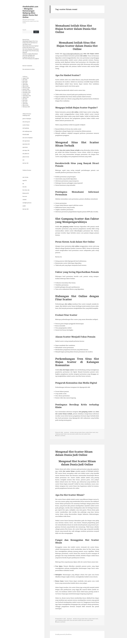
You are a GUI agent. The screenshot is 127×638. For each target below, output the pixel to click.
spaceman (25, 147)
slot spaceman (26, 141)
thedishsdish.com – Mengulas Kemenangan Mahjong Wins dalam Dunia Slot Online (30, 11)
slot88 (24, 206)
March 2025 (26, 105)
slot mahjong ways (27, 131)
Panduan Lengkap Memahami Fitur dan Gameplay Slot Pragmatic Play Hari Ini (30, 55)
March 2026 (26, 86)
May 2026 (25, 83)
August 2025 (26, 97)
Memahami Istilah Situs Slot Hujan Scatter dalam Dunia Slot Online (75, 29)
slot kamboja (26, 128)
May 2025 (25, 102)
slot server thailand (27, 137)
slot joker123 (26, 153)
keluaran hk (26, 193)
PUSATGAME (26, 134)
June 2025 (25, 100)
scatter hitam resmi (90, 432)
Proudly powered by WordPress (63, 634)
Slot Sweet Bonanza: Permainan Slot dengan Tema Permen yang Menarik (31, 50)
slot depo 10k (26, 150)
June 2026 (25, 81)
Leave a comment (60, 435)
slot (23, 160)
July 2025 (25, 99)
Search (24, 30)
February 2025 (26, 107)
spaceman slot (26, 144)
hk (23, 183)
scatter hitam (26, 125)
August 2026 (26, 78)
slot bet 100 (25, 163)
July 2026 (25, 79)
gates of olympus (27, 118)
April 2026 (25, 84)
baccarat (25, 196)
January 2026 (26, 89)
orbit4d (24, 199)
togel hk (25, 180)
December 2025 (26, 91)
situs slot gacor (26, 121)
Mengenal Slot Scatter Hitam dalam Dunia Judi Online (74, 453)
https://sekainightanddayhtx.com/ (73, 54)
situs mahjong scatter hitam (62, 620)
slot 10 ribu (25, 177)
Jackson (67, 432)
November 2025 (27, 92)
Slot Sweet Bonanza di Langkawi (31, 58)
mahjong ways (26, 115)
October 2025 (26, 94)
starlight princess (27, 202)
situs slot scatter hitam (84, 434)
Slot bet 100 (25, 209)
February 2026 (26, 87)
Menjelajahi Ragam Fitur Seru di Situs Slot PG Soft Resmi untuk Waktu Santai (30, 42)
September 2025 (27, 95)
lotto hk (24, 187)
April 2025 (25, 103)
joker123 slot (26, 157)
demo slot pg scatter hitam (78, 432)
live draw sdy (26, 190)
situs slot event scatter (72, 434)
